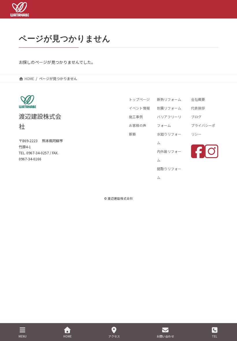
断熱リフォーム (169, 99)
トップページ (139, 99)
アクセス (114, 336)
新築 (132, 133)
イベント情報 (139, 107)
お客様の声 (137, 125)
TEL (214, 336)
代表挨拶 (198, 107)
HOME (67, 336)
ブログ (196, 116)
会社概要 (198, 99)
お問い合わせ (165, 336)
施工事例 (136, 116)
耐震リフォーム (169, 107)
